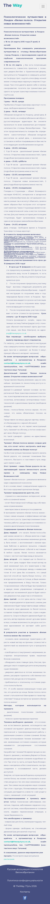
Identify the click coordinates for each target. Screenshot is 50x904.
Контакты (25, 892)
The (12, 5)
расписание (9, 859)
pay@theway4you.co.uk (16, 333)
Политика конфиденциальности (25, 880)
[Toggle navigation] (43, 6)
